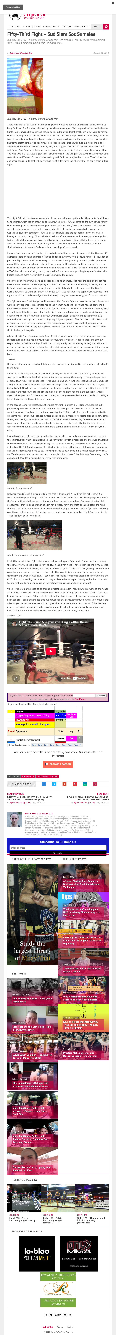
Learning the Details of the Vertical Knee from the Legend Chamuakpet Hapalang (82, 940)
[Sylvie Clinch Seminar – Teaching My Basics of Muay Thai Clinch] (32, 1061)
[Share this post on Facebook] (44, 784)
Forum (37, 27)
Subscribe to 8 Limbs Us (58, 842)
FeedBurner (80, 699)
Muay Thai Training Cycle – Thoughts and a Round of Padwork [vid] (29, 798)
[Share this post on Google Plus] (64, 784)
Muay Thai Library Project (76, 27)
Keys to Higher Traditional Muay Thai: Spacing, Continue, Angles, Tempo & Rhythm (80, 1024)
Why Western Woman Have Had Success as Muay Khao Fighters (80, 998)
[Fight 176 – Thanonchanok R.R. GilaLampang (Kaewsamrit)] (94, 1211)
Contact (70, 1327)
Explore (27, 27)
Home (11, 27)
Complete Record (51, 27)
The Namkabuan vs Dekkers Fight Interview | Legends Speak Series (31, 1084)
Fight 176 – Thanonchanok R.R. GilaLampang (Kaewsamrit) (91, 1220)
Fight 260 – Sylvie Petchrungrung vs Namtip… (23, 1219)
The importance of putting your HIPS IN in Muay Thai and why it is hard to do (81, 912)
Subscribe (47, 1326)
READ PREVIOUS (15, 794)
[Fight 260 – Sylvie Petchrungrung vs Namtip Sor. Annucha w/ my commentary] (26, 1211)
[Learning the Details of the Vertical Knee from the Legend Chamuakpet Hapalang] (83, 946)
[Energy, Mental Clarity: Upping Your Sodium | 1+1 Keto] (32, 1173)
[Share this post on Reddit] (95, 784)
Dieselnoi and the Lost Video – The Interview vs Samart (32, 1028)
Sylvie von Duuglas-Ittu (21, 53)
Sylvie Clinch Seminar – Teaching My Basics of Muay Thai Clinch (32, 1056)
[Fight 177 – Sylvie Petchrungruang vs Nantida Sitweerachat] (60, 1211)
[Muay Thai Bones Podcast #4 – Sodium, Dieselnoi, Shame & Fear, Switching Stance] (32, 1145)
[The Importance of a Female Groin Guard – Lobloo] (83, 975)
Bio (18, 27)
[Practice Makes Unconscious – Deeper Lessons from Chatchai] (83, 1059)
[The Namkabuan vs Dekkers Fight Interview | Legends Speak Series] (32, 1089)
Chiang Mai (42, 776)
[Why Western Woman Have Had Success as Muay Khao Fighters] (83, 1003)
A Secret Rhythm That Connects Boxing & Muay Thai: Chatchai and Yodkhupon (81, 884)
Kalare (53, 776)
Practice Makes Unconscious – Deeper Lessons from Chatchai (80, 1054)
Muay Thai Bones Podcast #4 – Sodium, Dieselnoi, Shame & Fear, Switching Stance (31, 1139)
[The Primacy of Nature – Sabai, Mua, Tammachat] (32, 1005)
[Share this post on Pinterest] (74, 784)
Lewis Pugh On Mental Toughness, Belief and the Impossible (88, 798)
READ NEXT (103, 794)
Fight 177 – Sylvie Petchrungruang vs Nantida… (52, 1220)
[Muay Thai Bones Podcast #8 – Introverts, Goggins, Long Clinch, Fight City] (32, 1117)
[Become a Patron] (32, 964)
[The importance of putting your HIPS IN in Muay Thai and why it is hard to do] (83, 918)
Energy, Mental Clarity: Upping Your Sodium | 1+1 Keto (32, 1169)
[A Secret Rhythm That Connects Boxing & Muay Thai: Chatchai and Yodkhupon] (83, 890)
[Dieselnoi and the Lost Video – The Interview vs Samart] (32, 1033)
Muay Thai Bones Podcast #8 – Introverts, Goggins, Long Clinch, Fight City (30, 1111)
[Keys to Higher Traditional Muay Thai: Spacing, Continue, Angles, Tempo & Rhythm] (83, 1031)
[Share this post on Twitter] (54, 784)
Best (19, 973)
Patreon (60, 1327)
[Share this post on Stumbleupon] (85, 784)
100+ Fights (28, 776)
